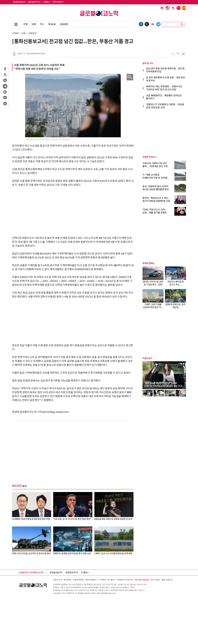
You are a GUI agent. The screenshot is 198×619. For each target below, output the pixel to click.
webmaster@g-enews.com (106, 593)
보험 (34, 24)
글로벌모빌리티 (19, 2)
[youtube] (152, 24)
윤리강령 (67, 580)
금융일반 (64, 24)
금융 (23, 33)
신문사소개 (57, 580)
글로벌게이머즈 (34, 2)
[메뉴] (16, 24)
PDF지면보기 (58, 2)
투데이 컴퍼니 (148, 263)
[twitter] (147, 24)
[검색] (182, 24)
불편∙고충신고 (167, 580)
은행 (25, 24)
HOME (15, 33)
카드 (42, 24)
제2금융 (52, 24)
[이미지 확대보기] (130, 77)
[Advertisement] (73, 211)
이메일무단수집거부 (124, 580)
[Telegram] (158, 24)
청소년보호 (155, 580)
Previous (146, 375)
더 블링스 (46, 2)
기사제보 (102, 580)
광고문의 (111, 580)
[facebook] (141, 24)
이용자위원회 (78, 580)
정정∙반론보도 (91, 580)
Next (182, 375)
